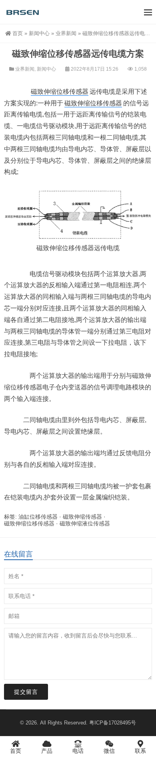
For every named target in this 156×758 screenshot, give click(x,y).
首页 (17, 33)
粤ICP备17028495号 (112, 723)
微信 (109, 751)
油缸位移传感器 (38, 516)
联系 (140, 751)
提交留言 (26, 692)
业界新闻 (66, 33)
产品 (46, 751)
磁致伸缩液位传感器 (85, 523)
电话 (78, 751)
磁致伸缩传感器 (82, 516)
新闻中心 (39, 33)
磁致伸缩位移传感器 (59, 91)
